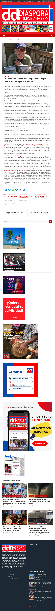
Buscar (50, 221)
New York (6, 496)
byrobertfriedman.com (27, 183)
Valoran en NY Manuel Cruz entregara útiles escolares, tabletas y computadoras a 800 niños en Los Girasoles (14, 502)
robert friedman (21, 204)
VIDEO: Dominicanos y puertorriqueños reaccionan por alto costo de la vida (25, 196)
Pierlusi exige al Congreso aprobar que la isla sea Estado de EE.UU (10, 196)
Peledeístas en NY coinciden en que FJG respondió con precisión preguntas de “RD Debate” (14, 528)
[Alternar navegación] (4, 35)
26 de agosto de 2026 (8, 532)
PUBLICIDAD (19, 1)
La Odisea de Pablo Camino (30, 144)
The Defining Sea (19, 156)
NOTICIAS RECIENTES (37, 572)
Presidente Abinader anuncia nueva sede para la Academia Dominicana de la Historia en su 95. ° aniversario (43, 597)
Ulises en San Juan (8, 170)
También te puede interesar (12, 480)
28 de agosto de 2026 (8, 506)
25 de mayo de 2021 (8, 84)
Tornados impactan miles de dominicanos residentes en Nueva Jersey (39, 501)
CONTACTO (26, 1)
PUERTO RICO (14, 204)
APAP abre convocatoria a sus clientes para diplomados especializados (41, 576)
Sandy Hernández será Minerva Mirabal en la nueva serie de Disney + (39, 213)
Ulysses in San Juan (18, 170)
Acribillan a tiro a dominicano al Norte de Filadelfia (15, 213)
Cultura (6, 76)
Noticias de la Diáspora (15, 496)
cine (10, 204)
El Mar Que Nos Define (9, 156)
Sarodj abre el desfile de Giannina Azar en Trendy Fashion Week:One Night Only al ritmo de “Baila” (42, 584)
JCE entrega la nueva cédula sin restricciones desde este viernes (42, 590)
